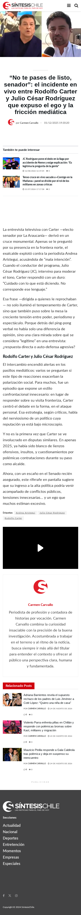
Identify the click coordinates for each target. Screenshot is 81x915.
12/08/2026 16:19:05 (34, 171)
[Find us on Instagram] (16, 896)
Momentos (12, 851)
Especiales (11, 864)
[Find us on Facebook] (4, 896)
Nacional (10, 832)
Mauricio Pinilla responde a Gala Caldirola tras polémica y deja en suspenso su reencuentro (49, 753)
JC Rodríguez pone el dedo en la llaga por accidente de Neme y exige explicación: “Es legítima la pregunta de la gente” (47, 163)
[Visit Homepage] (23, 5)
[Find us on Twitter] (9, 896)
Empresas (11, 857)
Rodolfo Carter (13, 518)
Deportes (10, 838)
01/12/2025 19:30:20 (56, 123)
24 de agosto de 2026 (61, 709)
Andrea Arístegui (25, 513)
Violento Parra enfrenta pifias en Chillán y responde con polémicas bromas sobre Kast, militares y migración (49, 726)
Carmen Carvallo (29, 123)
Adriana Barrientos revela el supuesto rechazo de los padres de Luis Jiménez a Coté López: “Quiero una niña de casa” (49, 698)
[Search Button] (76, 5)
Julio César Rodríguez (52, 513)
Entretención (13, 845)
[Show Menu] (69, 5)
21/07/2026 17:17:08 (34, 189)
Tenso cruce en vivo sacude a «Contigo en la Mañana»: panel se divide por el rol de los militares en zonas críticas (47, 181)
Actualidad (12, 826)
